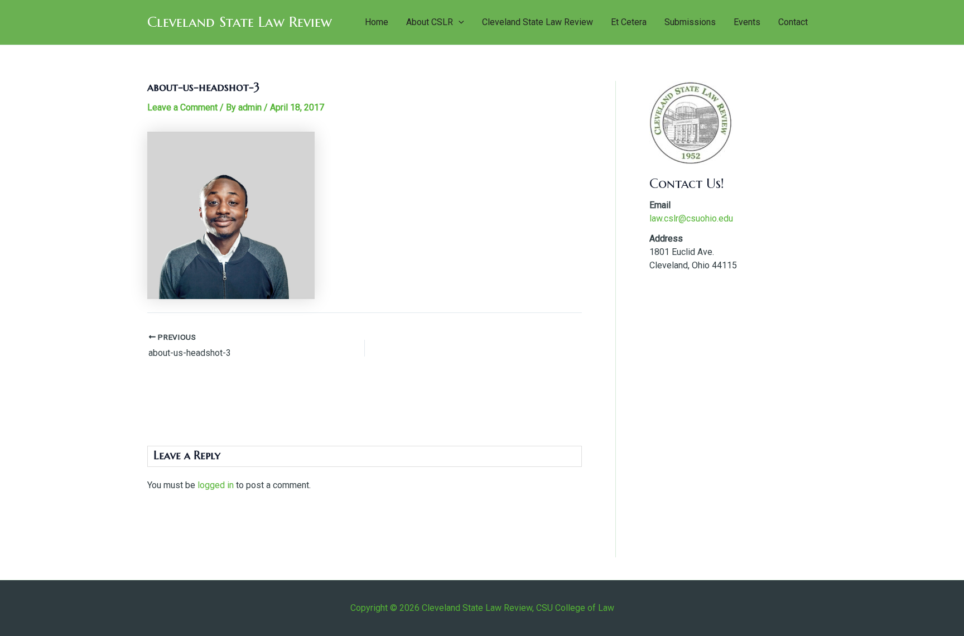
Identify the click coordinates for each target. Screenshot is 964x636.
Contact (793, 22)
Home (376, 22)
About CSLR (429, 22)
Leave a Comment (182, 107)
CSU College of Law (575, 608)
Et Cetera (629, 22)
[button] (458, 22)
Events (747, 22)
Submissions (690, 22)
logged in (215, 485)
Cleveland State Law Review (239, 22)
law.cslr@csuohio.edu (691, 218)
